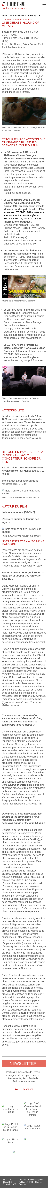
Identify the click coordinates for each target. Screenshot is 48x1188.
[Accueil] (14, 5)
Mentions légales (35, 1180)
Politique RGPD (26, 1182)
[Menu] (44, 4)
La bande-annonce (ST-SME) (18, 512)
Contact (22, 1180)
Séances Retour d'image (25, 15)
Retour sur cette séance (17, 193)
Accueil (5, 15)
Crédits (38, 1182)
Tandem (6, 438)
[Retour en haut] (44, 1184)
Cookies (22, 1184)
